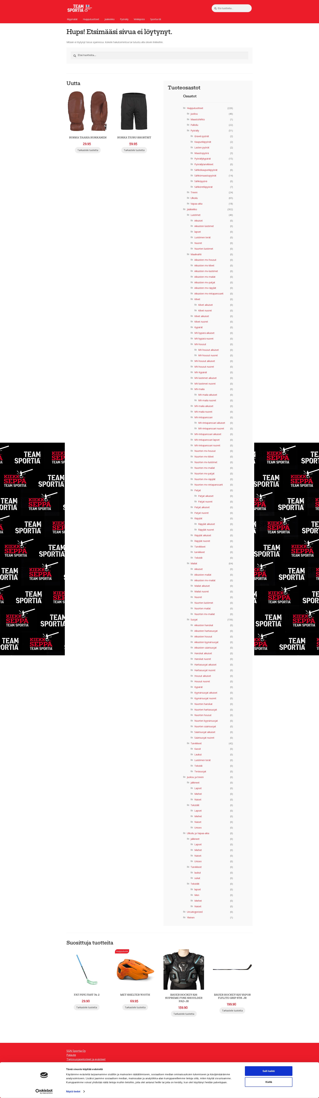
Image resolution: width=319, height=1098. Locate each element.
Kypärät (198, 327)
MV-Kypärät (200, 372)
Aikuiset (198, 220)
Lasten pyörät (201, 147)
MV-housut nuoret (208, 355)
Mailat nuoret (201, 591)
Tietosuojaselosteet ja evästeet (86, 1059)
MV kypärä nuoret (203, 338)
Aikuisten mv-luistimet (206, 271)
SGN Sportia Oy (76, 1051)
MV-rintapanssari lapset (207, 439)
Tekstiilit (195, 805)
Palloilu (194, 124)
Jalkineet (195, 782)
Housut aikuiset (202, 675)
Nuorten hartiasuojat (205, 709)
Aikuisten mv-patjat (204, 282)
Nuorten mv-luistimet (205, 462)
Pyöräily (124, 19)
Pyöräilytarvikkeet (203, 164)
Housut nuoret (202, 681)
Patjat (197, 490)
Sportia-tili (155, 19)
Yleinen (191, 917)
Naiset (197, 799)
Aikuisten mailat (202, 574)
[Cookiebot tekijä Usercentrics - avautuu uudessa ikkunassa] (44, 1091)
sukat (197, 878)
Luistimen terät (202, 237)
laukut (197, 872)
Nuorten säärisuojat (205, 726)
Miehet (198, 793)
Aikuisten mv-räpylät (205, 287)
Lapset (198, 788)
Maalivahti (196, 254)
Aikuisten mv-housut (205, 259)
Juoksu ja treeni (195, 777)
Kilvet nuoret (205, 310)
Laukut (198, 754)
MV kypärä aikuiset (204, 332)
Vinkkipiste (139, 19)
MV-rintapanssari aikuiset (211, 422)
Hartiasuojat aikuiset (205, 664)
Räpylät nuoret (206, 529)
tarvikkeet (199, 552)
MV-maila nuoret (207, 400)
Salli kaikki (269, 1071)
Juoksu (194, 113)
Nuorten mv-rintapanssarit (208, 484)
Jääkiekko (110, 19)
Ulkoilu (194, 198)
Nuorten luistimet (203, 248)
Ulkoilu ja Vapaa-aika (198, 833)
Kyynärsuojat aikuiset (205, 692)
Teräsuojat (200, 771)
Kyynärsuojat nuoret (205, 698)
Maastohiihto (198, 119)
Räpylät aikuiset (206, 524)
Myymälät (72, 19)
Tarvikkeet (200, 546)
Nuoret (198, 243)
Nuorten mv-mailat (204, 467)
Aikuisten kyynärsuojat (206, 642)
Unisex (198, 827)
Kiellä (269, 1082)
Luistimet (196, 215)
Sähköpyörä (200, 181)
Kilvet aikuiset (205, 304)
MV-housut (200, 344)
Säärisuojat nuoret (204, 737)
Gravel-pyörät (201, 136)
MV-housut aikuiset (208, 349)
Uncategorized (195, 911)
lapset (197, 231)
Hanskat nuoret (202, 658)
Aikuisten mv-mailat (204, 276)
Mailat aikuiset (202, 585)
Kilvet (197, 299)
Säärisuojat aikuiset (204, 732)
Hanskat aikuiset (203, 653)
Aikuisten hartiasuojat (206, 630)
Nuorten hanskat (203, 704)
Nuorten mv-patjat (204, 473)
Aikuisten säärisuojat (205, 647)
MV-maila (199, 389)
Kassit (197, 748)
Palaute (71, 1055)
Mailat (194, 563)
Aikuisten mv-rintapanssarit (208, 293)
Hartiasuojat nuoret (204, 670)
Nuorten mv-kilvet (204, 456)
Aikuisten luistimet (204, 226)
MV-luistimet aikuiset (205, 378)
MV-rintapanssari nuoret (211, 428)
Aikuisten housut (203, 636)
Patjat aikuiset (205, 495)
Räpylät (198, 518)
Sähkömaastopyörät (205, 175)
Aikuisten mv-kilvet (204, 265)
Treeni (194, 192)
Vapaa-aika (196, 203)
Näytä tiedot (73, 1091)
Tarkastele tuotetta (87, 150)
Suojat (194, 619)
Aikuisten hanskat (203, 625)
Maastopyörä (201, 153)
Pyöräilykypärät (202, 158)
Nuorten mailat (202, 608)
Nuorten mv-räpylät (204, 479)
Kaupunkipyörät (202, 141)
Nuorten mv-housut (205, 450)
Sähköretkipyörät (203, 186)
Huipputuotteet (91, 19)
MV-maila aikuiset (207, 394)
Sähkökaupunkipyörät (205, 169)
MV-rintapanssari (203, 417)
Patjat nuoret (205, 501)
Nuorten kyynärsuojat (206, 720)
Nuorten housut (203, 715)
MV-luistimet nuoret (205, 383)
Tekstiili (198, 557)
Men (196, 895)
